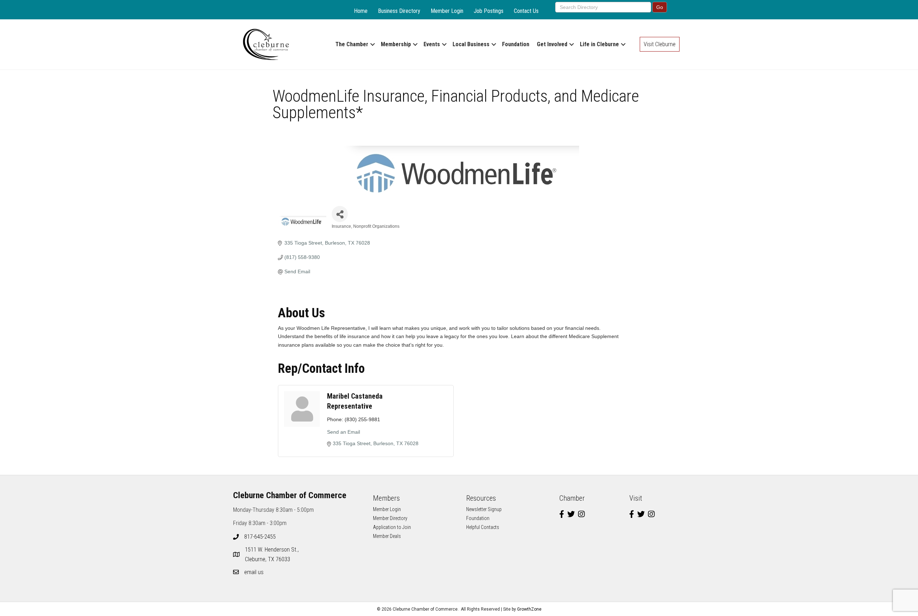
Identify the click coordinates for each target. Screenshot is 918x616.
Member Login (447, 11)
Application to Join (392, 527)
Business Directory (399, 11)
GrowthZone (529, 609)
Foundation (515, 44)
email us (254, 572)
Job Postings (488, 11)
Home (361, 11)
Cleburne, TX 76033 (272, 554)
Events (431, 44)
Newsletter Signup (484, 509)
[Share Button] (340, 214)
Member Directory (390, 518)
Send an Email (343, 432)
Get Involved (552, 44)
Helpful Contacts (482, 527)
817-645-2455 (260, 536)
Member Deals (387, 536)
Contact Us (526, 11)
